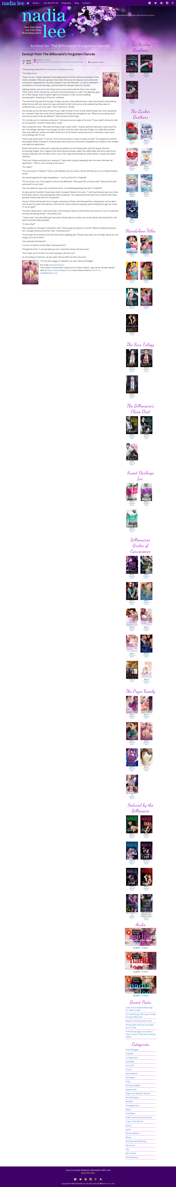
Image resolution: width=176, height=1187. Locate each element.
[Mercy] (132, 384)
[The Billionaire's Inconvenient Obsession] (146, 705)
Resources (130, 1145)
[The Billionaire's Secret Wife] (132, 731)
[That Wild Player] (132, 518)
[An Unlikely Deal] (146, 617)
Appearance (131, 1089)
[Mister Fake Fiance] (132, 297)
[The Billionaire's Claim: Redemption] (146, 425)
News (128, 1109)
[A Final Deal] (146, 643)
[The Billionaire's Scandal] (146, 877)
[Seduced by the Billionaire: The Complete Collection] (146, 903)
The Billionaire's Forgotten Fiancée (72, 62)
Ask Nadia (130, 1077)
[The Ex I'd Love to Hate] (132, 157)
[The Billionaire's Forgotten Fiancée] (146, 731)
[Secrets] (146, 358)
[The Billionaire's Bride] (132, 670)
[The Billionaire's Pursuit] (146, 824)
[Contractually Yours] (146, 157)
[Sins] (132, 358)
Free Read (130, 1113)
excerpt (42, 62)
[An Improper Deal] (132, 591)
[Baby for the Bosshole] (132, 130)
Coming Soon (132, 1057)
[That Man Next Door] (132, 492)
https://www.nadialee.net (58, 270)
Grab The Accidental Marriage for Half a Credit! (139, 1009)
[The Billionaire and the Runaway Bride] (146, 297)
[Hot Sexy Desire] (132, 451)
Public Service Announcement (139, 1117)
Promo (129, 1069)
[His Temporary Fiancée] (132, 90)
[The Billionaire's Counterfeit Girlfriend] (132, 705)
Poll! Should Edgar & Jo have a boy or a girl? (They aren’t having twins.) (140, 1034)
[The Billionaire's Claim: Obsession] (132, 425)
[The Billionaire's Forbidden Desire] (132, 757)
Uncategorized (132, 1105)
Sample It (132, 75)
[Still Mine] (146, 183)
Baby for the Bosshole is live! (139, 1021)
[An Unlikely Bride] (132, 643)
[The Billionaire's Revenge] (132, 824)
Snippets (130, 1053)
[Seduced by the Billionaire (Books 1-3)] (132, 903)
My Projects (46, 60)
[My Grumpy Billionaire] (146, 130)
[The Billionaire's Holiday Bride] (146, 757)
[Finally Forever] (132, 183)
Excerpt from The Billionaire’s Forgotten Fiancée (58, 54)
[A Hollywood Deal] (132, 565)
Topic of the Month (134, 1121)
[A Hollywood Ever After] (146, 670)
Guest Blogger (132, 1049)
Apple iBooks (58, 265)
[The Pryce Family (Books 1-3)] (132, 783)
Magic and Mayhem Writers (138, 1093)
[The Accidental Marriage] (132, 63)
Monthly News (132, 1097)
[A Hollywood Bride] (146, 565)
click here (151, 15)
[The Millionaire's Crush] (146, 850)
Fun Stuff (130, 1065)
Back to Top (105, 1183)
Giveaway (130, 1061)
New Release (131, 1073)
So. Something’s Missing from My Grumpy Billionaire (141, 1015)
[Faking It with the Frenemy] (132, 270)
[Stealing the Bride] (132, 244)
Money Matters (133, 1133)
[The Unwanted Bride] (132, 209)
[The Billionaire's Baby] (132, 850)
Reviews (129, 1101)
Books (128, 1125)
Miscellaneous (132, 1157)
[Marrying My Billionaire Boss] (146, 244)
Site (113, 1183)
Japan (128, 1129)
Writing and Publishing (136, 1141)
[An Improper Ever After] (132, 617)
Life (127, 1149)
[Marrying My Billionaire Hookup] (146, 270)
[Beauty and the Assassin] (132, 323)
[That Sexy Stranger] (146, 492)
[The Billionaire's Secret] (132, 877)
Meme (128, 1137)
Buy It (132, 77)
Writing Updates (133, 1085)
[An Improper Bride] (146, 591)
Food (128, 1081)
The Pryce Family (52, 62)
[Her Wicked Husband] (146, 63)
